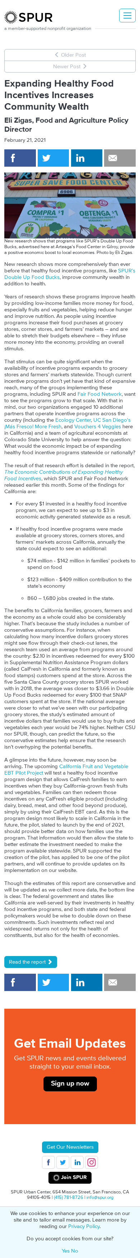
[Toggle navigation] (127, 15)
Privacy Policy (83, 1226)
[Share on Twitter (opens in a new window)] (53, 158)
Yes (66, 1251)
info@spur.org (100, 1197)
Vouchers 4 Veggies (97, 426)
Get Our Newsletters (70, 1147)
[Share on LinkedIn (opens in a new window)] (87, 158)
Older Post (73, 55)
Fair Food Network (100, 394)
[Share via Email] (120, 158)
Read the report (28, 962)
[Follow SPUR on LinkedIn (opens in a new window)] (77, 1162)
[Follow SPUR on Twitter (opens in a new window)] (62, 1162)
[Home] (31, 17)
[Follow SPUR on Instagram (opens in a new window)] (91, 1162)
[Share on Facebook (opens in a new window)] (20, 158)
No (74, 1251)
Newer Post (67, 66)
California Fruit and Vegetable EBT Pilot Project (66, 769)
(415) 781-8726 (68, 1197)
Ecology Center (73, 420)
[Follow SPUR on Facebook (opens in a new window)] (48, 1162)
